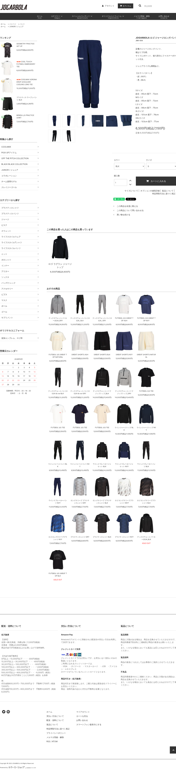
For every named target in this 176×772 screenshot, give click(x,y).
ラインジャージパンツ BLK (57, 465)
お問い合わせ (82, 720)
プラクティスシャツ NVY (124, 537)
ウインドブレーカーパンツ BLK (146, 465)
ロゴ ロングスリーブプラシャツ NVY (58, 538)
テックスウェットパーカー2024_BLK (146, 538)
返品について (168, 190)
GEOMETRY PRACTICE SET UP (25, 45)
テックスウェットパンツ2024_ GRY (102, 319)
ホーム (3, 24)
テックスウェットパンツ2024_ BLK (80, 319)
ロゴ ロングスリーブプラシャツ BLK (146, 501)
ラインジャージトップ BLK (124, 428)
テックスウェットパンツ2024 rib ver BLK (57, 392)
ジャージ (12, 24)
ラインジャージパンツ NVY (80, 465)
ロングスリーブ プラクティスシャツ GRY (80, 501)
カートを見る (82, 716)
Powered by (4, 767)
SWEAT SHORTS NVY (124, 355)
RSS (48, 741)
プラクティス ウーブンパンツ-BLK (26, 98)
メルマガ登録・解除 (55, 737)
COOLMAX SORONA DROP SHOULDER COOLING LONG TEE (26, 81)
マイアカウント (83, 712)
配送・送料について (55, 720)
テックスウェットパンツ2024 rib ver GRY (80, 392)
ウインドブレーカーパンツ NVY (58, 501)
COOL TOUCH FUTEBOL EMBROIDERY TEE (25, 64)
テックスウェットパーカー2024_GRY (58, 319)
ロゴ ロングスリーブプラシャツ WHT (124, 501)
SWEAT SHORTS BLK (102, 355)
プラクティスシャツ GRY (80, 537)
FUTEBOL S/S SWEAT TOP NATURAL (58, 356)
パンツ (22, 24)
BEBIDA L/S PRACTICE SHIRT (25, 116)
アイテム (127, 6)
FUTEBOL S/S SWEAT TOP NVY (146, 319)
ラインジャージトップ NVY (146, 428)
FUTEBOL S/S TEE (146, 391)
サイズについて (131, 190)
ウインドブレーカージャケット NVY (124, 465)
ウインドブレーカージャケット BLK (102, 465)
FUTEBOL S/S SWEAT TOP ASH (124, 319)
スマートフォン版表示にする (88, 724)
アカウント (109, 6)
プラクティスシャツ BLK (102, 537)
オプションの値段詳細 (150, 190)
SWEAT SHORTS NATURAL (146, 356)
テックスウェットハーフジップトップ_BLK (102, 392)
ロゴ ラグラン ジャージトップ (60, 266)
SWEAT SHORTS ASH (80, 355)
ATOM (54, 741)
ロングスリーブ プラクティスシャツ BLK (102, 501)
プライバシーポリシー (56, 733)
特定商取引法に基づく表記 (163, 193)
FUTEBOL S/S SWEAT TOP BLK (58, 574)
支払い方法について (55, 716)
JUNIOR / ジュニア (16, 26)
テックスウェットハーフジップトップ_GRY (124, 392)
